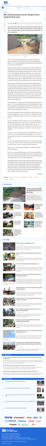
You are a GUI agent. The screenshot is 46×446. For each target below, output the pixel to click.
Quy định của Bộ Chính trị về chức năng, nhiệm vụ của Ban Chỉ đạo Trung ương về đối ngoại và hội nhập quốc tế (22, 358)
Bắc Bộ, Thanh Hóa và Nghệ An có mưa (25, 243)
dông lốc (16, 177)
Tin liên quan (7, 184)
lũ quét (36, 177)
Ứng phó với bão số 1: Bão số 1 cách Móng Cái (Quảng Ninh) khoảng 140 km (29, 331)
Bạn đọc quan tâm (8, 379)
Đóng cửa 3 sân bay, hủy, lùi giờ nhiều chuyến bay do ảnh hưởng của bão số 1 (28, 275)
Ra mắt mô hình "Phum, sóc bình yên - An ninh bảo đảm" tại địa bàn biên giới (20, 395)
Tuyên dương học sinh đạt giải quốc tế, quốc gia (15, 381)
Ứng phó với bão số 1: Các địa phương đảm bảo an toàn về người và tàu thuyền (29, 299)
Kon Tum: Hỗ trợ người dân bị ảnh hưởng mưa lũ (27, 263)
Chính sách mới (7, 355)
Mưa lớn (11, 177)
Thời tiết (5, 12)
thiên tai (31, 177)
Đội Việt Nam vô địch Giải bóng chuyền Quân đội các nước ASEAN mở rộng (20, 401)
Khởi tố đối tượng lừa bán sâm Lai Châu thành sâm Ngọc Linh (17, 388)
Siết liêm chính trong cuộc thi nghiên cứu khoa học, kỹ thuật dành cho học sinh (19, 365)
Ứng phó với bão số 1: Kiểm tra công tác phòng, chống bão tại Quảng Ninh (29, 288)
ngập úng (11, 179)
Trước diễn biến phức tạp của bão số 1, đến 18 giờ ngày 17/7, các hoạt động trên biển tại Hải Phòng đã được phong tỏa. (29, 349)
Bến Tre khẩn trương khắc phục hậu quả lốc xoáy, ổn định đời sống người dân (28, 309)
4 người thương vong (24, 177)
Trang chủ (4, 443)
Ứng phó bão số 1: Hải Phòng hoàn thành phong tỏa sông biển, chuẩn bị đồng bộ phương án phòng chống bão (28, 344)
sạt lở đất (6, 179)
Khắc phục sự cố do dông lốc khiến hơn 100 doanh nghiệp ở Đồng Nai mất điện (28, 320)
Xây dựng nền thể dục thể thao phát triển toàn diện (15, 408)
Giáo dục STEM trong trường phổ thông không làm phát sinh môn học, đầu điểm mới (20, 371)
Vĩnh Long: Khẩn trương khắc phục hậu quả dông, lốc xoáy (28, 253)
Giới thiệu (9, 443)
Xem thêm (6, 239)
